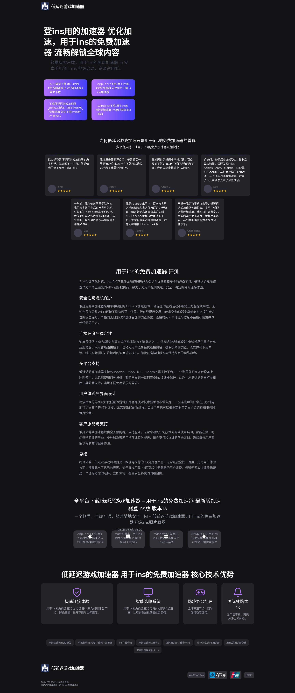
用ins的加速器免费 (236, 642)
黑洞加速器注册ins (149, 642)
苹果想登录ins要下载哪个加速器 (95, 642)
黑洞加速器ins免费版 (60, 642)
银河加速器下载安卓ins (178, 642)
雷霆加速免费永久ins (147, 650)
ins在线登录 (125, 642)
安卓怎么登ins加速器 (208, 642)
